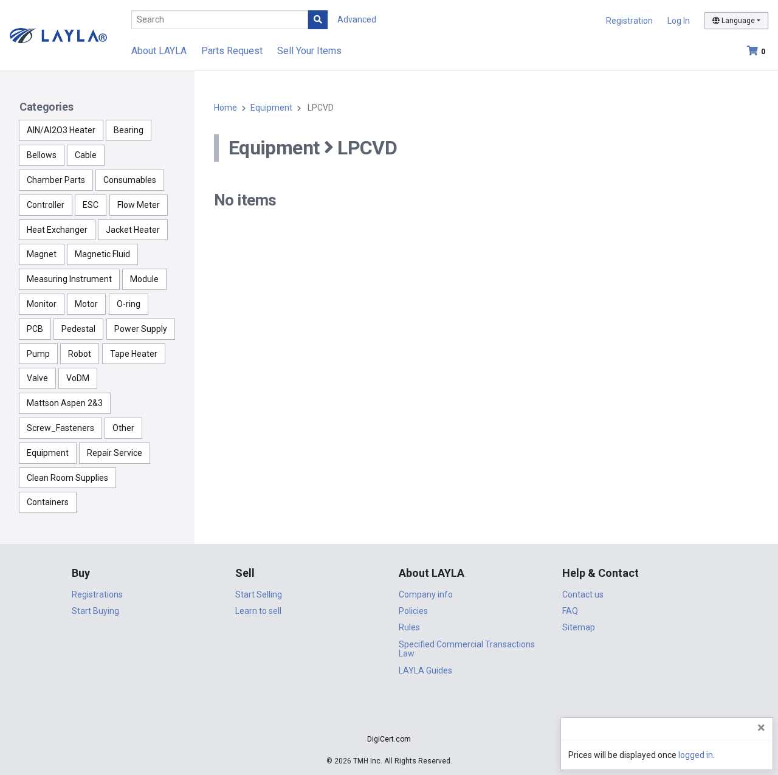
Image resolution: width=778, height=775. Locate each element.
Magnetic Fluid (102, 254)
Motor (86, 304)
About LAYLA (159, 51)
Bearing (128, 130)
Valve (37, 378)
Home (225, 107)
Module (144, 279)
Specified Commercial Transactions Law (467, 648)
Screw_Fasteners (60, 428)
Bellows (42, 155)
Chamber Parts (56, 180)
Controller (45, 205)
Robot (79, 354)
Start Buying (95, 611)
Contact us (583, 594)
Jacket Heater (133, 230)
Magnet (42, 254)
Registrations (97, 594)
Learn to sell (258, 611)
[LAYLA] (58, 35)
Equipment (48, 453)
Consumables (129, 180)
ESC (90, 205)
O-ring (128, 304)
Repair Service (114, 453)
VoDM (77, 378)
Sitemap (578, 627)
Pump (38, 354)
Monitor (42, 304)
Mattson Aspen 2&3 (65, 403)
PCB (35, 329)
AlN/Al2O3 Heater (61, 130)
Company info (426, 594)
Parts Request (232, 51)
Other (123, 428)
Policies (413, 611)
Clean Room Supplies (67, 478)
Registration (629, 21)
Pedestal (78, 329)
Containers (48, 502)
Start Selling (258, 594)
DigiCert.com (389, 739)
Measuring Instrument (69, 279)
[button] (389, 717)
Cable (86, 155)
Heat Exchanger (57, 230)
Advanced (356, 19)
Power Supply (140, 329)
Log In (678, 21)
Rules (409, 627)
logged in (695, 755)
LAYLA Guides (425, 670)
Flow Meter (138, 205)
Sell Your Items (309, 51)
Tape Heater (133, 354)
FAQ (570, 611)
